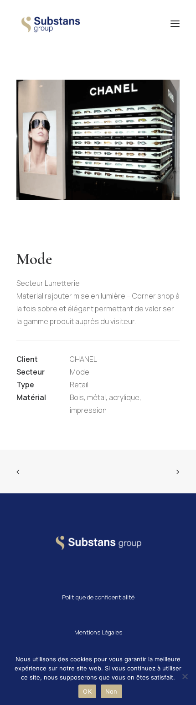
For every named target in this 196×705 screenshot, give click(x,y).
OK (87, 691)
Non (111, 691)
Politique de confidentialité (98, 597)
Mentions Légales (98, 632)
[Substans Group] (49, 23)
